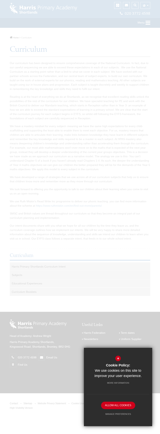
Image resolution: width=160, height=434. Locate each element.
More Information (118, 383)
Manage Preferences (118, 414)
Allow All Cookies (118, 405)
